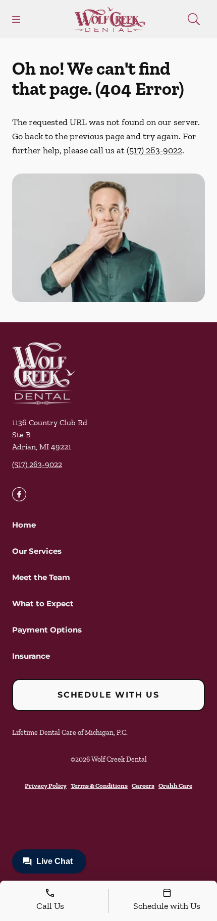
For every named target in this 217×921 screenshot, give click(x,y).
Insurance (31, 656)
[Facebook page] (19, 494)
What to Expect (43, 603)
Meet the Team (41, 577)
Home (24, 525)
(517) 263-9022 (154, 150)
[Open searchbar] (194, 19)
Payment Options (47, 630)
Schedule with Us (108, 695)
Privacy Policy (46, 785)
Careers (143, 785)
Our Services (37, 551)
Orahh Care (175, 785)
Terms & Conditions (99, 785)
